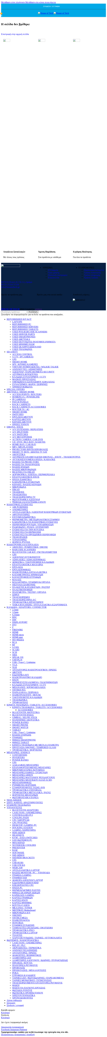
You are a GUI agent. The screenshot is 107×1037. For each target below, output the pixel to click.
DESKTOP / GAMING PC (24, 825)
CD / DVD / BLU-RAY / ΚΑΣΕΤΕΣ (28, 442)
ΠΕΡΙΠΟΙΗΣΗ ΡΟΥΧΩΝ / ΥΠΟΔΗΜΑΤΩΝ (33, 524)
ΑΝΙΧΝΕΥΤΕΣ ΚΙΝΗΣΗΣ (24, 950)
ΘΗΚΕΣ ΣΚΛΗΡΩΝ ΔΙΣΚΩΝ (26, 892)
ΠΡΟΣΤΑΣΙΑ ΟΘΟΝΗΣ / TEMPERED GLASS (34, 747)
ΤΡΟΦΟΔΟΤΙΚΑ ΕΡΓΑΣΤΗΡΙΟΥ (28, 602)
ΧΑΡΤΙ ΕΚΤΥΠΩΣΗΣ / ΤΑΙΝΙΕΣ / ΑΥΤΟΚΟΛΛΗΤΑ (37, 938)
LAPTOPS (17, 322)
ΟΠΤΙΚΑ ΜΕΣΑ (20, 918)
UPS (14, 762)
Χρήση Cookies (91, 277)
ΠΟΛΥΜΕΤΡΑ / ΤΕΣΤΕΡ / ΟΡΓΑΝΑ (29, 592)
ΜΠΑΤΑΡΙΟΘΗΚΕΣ (21, 782)
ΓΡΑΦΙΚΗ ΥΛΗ (19, 877)
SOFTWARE (18, 852)
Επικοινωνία (53, 277)
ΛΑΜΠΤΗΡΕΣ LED (21, 958)
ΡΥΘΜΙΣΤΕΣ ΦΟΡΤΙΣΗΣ (24, 785)
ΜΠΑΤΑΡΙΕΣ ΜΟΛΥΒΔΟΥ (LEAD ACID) (32, 780)
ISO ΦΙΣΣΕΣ (18, 640)
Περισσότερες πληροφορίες (13, 1034)
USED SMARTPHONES (23, 337)
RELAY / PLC (18, 945)
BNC (14, 617)
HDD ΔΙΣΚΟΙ (18, 832)
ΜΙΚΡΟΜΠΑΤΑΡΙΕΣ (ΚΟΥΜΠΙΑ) (28, 770)
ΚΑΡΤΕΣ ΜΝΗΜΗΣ (22, 902)
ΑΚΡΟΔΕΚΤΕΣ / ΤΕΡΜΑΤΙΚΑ (26, 948)
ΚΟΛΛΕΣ (16, 579)
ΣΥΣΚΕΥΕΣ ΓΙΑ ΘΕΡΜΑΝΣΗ (26, 532)
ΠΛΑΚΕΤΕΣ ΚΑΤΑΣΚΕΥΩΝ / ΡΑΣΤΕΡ (31, 587)
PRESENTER (18, 847)
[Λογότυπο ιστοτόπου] (46, 13)
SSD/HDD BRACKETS (23, 857)
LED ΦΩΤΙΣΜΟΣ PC (22, 840)
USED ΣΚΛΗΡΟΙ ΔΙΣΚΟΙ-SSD (26, 347)
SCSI (14, 652)
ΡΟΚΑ (15, 973)
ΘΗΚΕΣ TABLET (20, 742)
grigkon (38, 309)
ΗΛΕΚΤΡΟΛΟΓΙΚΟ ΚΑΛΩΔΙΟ (27, 677)
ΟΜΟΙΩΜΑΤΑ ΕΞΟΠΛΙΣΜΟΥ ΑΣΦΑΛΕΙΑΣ (33, 382)
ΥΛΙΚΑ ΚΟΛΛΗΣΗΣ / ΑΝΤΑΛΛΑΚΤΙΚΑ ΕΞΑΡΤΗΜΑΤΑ (39, 605)
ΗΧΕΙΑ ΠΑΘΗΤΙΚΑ (22, 479)
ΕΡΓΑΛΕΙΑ (17, 567)
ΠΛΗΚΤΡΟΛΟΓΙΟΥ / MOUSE (26, 695)
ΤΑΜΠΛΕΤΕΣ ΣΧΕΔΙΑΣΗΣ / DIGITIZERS (32, 928)
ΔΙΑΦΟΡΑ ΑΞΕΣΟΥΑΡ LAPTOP (27, 880)
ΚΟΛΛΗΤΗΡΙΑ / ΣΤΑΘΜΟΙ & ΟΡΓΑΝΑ (31, 582)
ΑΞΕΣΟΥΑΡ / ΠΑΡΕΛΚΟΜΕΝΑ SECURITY (33, 372)
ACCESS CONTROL (22, 354)
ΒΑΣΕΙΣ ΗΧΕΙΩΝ (20, 467)
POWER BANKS (20, 722)
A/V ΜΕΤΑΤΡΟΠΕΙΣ (22, 437)
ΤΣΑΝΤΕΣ (17, 935)
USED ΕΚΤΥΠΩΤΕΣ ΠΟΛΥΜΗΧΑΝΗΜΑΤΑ (34, 342)
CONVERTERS (19, 755)
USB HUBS (17, 862)
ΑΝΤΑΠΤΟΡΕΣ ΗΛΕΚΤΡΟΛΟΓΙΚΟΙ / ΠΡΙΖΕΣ (34, 670)
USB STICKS (18, 865)
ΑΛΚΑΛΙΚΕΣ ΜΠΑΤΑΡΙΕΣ (25, 765)
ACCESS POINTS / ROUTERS (27, 394)
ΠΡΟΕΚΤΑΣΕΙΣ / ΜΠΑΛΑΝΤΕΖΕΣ (29, 970)
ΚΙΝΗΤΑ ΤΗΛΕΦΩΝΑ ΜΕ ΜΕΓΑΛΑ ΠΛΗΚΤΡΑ (35, 745)
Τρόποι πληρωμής (92, 275)
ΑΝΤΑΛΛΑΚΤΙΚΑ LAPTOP (26, 870)
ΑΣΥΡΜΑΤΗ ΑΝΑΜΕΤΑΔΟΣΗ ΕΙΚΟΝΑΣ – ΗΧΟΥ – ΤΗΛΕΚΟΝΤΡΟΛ (46, 457)
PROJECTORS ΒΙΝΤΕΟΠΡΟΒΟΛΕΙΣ (30, 449)
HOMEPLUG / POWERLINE (26, 397)
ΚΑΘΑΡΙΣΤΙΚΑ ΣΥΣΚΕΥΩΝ (26, 482)
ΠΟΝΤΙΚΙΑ (17, 923)
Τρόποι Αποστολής (92, 272)
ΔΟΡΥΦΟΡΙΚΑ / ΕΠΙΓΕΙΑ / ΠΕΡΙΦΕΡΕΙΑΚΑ (33, 474)
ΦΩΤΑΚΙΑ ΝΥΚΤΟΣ (22, 990)
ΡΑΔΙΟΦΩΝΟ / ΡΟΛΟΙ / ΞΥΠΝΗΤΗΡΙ (30, 527)
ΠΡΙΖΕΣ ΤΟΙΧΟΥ (20, 424)
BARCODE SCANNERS (24, 549)
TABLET (16, 730)
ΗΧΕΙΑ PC (17, 887)
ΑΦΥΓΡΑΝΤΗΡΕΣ (21, 514)
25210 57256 (13, 284)
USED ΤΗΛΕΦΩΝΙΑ (22, 349)
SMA (14, 655)
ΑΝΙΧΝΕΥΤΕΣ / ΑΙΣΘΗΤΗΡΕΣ (27, 369)
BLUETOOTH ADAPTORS (25, 810)
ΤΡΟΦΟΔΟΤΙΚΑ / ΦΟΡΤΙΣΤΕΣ (27, 750)
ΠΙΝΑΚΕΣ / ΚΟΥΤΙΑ (22, 963)
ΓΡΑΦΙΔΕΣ (17, 737)
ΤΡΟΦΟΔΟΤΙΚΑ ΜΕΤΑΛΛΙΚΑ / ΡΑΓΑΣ (31, 792)
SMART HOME (19, 362)
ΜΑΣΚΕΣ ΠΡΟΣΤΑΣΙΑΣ (24, 379)
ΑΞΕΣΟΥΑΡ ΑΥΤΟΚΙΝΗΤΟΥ (26, 557)
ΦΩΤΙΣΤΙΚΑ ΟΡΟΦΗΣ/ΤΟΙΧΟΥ (27, 993)
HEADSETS (18, 835)
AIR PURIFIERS (20, 507)
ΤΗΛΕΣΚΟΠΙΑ (19, 494)
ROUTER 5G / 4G (20, 409)
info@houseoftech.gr (10, 287)
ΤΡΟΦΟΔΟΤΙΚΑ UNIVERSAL (27, 790)
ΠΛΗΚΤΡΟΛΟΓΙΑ (21, 920)
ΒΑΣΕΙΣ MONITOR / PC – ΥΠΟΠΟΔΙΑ (31, 872)
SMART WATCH (20, 727)
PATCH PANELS (20, 402)
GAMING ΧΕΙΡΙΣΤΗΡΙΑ (24, 830)
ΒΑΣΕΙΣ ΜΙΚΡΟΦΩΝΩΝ (24, 469)
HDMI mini (17, 637)
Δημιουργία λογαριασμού (12, 1027)
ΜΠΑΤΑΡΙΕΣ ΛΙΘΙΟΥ (22, 775)
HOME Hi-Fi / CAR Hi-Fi (24, 444)
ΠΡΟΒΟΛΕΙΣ (18, 968)
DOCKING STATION (22, 827)
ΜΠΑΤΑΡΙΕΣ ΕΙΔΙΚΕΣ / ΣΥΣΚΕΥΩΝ (30, 772)
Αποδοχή (30, 1034)
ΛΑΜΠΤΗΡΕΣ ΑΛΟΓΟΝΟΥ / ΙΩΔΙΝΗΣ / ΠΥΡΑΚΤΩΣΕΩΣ (40, 960)
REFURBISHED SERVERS (25, 327)
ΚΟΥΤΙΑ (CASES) (21, 905)
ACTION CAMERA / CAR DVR (27, 439)
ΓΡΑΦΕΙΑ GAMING (21, 875)
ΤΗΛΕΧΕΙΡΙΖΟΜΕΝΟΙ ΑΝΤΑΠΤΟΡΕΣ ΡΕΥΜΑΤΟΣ (37, 983)
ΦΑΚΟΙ (15, 985)
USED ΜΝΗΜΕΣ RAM (23, 344)
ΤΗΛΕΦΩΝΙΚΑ (19, 700)
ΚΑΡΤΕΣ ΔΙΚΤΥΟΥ (21, 419)
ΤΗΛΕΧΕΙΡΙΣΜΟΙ (21, 597)
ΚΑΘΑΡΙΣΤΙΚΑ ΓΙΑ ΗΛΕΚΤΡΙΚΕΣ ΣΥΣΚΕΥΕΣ (35, 522)
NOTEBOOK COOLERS (24, 845)
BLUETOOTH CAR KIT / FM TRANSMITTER (34, 552)
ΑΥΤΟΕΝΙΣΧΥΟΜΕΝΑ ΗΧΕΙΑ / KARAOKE (33, 459)
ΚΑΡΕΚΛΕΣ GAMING (23, 895)
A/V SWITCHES (20, 434)
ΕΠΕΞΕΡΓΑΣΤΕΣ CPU (23, 885)
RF (13, 645)
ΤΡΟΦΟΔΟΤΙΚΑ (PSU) (23, 930)
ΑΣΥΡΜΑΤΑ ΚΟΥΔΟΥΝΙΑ (25, 374)
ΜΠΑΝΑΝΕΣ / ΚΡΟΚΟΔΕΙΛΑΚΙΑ (29, 687)
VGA (14, 665)
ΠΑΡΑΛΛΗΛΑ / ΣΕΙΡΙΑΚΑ (25, 692)
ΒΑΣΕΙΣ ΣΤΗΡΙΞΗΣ (21, 735)
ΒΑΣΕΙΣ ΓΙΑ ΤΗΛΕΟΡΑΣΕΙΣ (26, 464)
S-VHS (15, 647)
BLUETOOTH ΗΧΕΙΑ (23, 715)
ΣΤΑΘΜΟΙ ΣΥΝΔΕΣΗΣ (23, 925)
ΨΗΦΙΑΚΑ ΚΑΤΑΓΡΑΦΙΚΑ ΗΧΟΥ (29, 502)
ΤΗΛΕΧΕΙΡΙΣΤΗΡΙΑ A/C (24, 599)
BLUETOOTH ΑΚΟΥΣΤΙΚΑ (26, 712)
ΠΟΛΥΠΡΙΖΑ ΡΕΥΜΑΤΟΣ (25, 965)
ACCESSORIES (25, 710)
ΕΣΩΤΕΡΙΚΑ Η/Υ (20, 675)
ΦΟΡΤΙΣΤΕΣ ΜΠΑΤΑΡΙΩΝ (25, 795)
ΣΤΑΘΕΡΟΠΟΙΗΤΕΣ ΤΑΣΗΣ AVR (28, 787)
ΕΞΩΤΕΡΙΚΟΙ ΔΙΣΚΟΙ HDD (25, 882)
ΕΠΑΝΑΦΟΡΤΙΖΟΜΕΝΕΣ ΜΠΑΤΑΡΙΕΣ (31, 767)
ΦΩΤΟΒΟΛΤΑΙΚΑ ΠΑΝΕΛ (25, 797)
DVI (14, 625)
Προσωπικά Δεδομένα (94, 270)
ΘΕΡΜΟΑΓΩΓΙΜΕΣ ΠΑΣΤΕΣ (26, 890)
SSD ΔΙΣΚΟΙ (18, 855)
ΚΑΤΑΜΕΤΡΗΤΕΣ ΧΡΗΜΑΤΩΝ (27, 574)
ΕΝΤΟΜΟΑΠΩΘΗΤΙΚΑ (24, 517)
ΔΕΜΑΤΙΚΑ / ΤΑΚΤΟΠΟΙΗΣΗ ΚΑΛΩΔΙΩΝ (33, 562)
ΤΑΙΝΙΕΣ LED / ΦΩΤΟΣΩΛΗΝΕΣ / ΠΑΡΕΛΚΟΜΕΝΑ (38, 978)
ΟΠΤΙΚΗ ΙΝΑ (19, 690)
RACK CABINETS (21, 404)
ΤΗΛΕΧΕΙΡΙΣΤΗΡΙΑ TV (24, 497)
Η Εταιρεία (53, 270)
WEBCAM (17, 867)
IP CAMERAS (19, 399)
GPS (14, 359)
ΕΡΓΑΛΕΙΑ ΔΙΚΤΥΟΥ (22, 417)
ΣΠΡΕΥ (16, 594)
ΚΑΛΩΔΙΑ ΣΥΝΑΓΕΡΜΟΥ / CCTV (29, 377)
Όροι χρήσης (53, 272)
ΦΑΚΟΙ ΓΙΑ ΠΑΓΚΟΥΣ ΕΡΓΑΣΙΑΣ (28, 988)
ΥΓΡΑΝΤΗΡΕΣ (19, 539)
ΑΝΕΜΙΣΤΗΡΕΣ (20, 509)
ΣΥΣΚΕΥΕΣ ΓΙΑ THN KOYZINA (28, 529)
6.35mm (16, 615)
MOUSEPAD (18, 842)
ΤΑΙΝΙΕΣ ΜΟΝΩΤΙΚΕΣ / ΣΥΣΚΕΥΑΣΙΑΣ (32, 980)
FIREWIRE (17, 630)
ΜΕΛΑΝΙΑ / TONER (22, 908)
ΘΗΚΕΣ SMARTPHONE (24, 740)
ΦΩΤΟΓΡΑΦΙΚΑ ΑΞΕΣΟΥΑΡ (26, 499)
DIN (14, 620)
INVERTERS (18, 757)
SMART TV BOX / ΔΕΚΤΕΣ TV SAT (29, 452)
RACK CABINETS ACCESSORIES (29, 407)
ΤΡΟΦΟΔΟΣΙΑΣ (20, 702)
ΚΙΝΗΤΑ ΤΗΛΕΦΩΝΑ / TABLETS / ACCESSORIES (37, 707)
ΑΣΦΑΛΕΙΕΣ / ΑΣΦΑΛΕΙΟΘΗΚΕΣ (29, 559)
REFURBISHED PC (21, 324)
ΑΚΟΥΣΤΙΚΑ (18, 454)
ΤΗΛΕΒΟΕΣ (18, 492)
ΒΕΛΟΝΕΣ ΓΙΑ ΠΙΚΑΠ (23, 472)
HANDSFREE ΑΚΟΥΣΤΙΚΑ (25, 720)
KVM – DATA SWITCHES (24, 837)
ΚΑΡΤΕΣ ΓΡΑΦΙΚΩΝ (22, 897)
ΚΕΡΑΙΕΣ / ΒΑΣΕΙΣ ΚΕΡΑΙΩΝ (26, 484)
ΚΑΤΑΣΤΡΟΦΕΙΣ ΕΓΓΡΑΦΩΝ (26, 577)
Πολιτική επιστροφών (57, 275)
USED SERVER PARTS (23, 334)
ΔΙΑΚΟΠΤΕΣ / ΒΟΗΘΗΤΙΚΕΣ (26, 955)
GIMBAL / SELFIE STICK (24, 717)
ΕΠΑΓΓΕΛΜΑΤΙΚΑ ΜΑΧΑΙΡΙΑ (27, 564)
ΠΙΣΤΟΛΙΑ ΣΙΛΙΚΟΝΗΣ (23, 584)
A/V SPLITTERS (20, 432)
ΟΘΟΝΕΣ (17, 915)
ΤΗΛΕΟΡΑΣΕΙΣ (19, 537)
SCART (16, 650)
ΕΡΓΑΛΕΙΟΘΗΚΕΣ (21, 569)
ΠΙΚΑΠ (16, 489)
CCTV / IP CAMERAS (22, 357)
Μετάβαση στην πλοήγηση (13, 2)
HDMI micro (18, 635)
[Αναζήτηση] (4, 13)
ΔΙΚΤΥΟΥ (17, 672)
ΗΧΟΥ (15, 680)
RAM (14, 850)
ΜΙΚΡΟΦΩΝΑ (19, 487)
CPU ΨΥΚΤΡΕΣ (19, 822)
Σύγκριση (11, 1003)
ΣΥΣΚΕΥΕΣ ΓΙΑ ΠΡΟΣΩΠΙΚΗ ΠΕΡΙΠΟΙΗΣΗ (34, 534)
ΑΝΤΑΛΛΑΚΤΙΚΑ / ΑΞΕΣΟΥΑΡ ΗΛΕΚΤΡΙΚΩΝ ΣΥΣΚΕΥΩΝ (41, 512)
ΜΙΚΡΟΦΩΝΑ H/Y (21, 913)
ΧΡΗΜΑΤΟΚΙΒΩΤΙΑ (22, 387)
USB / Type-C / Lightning (23, 662)
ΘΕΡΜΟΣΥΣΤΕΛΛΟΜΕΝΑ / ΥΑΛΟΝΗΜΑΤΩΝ (35, 682)
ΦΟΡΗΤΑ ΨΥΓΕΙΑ (21, 542)
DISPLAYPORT (19, 622)
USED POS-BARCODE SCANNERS (29, 332)
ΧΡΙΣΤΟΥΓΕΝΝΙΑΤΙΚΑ (23, 995)
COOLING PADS (20, 817)
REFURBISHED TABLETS (25, 329)
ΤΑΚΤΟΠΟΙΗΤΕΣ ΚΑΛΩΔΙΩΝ (27, 697)
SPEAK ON (17, 657)
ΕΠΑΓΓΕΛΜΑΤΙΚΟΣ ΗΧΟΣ (25, 477)
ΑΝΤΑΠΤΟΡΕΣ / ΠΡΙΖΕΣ (24, 953)
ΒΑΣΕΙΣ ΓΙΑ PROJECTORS (25, 462)
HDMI (15, 632)
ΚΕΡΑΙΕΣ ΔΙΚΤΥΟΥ (22, 422)
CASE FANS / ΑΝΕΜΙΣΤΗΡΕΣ (27, 812)
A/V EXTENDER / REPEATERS (27, 429)
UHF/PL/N (17, 660)
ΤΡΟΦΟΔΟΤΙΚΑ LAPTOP (24, 933)
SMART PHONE (20, 725)
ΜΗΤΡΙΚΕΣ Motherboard (24, 910)
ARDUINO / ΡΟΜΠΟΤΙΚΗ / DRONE (30, 547)
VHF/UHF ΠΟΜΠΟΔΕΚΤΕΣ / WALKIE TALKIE (35, 367)
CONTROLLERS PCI (22, 815)
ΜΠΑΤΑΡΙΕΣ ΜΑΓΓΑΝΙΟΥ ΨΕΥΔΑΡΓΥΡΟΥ (33, 777)
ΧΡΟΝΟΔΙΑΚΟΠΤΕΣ (22, 998)
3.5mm (15, 612)
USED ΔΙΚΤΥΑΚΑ (21, 339)
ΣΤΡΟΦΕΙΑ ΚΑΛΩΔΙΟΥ (24, 975)
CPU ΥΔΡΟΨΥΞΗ (20, 820)
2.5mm (15, 610)
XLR (14, 667)
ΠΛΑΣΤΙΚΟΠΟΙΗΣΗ (22, 589)
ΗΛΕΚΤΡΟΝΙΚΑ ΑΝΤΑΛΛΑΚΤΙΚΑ (29, 572)
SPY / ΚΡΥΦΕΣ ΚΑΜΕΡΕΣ (25, 364)
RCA (14, 642)
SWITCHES (18, 414)
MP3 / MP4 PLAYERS (22, 447)
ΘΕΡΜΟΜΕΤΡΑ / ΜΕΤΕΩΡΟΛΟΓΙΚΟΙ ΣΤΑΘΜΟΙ (35, 519)
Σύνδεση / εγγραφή (15, 1005)
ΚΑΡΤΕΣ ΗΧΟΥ (20, 900)
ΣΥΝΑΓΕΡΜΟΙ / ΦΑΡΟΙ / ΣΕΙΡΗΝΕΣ (30, 384)
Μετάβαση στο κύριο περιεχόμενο (40, 2)
